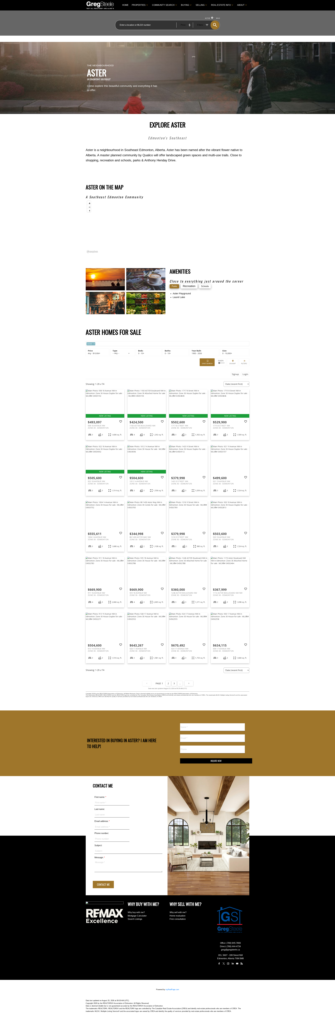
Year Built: (197, 353)
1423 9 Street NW (181, 482)
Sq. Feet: (227, 353)
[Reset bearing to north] (89, 210)
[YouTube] (237, 963)
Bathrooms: (168, 353)
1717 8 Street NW (181, 426)
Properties (139, 5)
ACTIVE (207, 18)
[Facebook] (219, 963)
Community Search (163, 5)
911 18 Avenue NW (98, 594)
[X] (223, 963)
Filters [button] (244, 363)
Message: (99, 857)
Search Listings (135, 919)
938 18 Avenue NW (98, 426)
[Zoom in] (89, 203)
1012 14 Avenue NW (140, 482)
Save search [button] (207, 363)
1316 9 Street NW (181, 538)
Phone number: (101, 833)
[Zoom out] (89, 206)
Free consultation (178, 919)
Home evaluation (177, 916)
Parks (174, 286)
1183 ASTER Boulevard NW (142, 426)
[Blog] (242, 963)
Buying (185, 5)
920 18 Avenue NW (223, 538)
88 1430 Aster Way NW (140, 538)
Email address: (101, 821)
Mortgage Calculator (137, 916)
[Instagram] (228, 963)
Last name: (99, 809)
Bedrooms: (141, 353)
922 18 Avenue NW (98, 482)
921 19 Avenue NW (223, 482)
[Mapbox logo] (92, 251)
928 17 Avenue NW (140, 649)
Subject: (98, 845)
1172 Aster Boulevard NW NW (227, 594)
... (180, 683)
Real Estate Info (221, 5)
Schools (205, 286)
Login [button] (245, 374)
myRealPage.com (172, 989)
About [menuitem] (240, 5)
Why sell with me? (178, 912)
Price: (94, 353)
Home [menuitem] (125, 5)
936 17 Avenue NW (223, 649)
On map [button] (232, 363)
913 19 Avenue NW (98, 649)
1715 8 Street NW (223, 426)
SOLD (218, 18)
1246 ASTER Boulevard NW (184, 594)
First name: (99, 797)
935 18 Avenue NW (140, 594)
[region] (167, 226)
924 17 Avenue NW (181, 649)
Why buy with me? (136, 912)
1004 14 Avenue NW (98, 538)
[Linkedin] (232, 963)
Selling (200, 5)
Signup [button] (235, 374)
